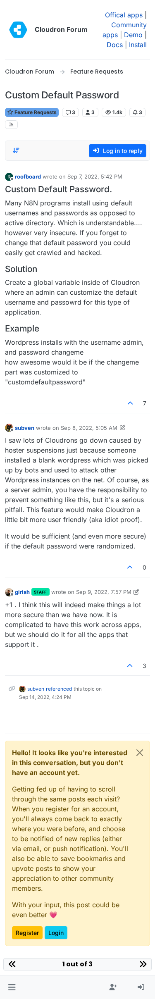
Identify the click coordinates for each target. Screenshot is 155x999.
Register (27, 932)
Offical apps (124, 15)
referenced (59, 689)
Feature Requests (35, 112)
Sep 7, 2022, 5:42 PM (94, 176)
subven (24, 427)
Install (138, 45)
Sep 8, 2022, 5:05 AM (89, 427)
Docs (115, 45)
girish (22, 592)
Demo (133, 35)
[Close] (140, 752)
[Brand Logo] (18, 30)
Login (56, 932)
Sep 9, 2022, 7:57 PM (103, 592)
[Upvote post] (130, 403)
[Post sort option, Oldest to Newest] (16, 150)
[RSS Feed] (11, 124)
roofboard (28, 176)
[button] (11, 987)
